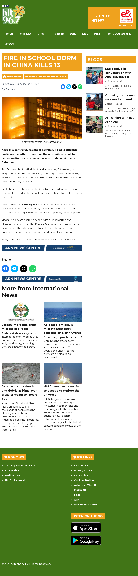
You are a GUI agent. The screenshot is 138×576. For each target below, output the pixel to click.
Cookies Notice (84, 480)
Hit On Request (15, 480)
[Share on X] (74, 86)
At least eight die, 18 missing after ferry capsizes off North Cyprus (62, 328)
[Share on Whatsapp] (80, 86)
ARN (76, 499)
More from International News (47, 76)
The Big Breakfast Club (20, 465)
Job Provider (119, 34)
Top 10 (58, 34)
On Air (25, 34)
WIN (73, 34)
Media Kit (80, 490)
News (9, 44)
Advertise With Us (85, 485)
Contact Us (81, 465)
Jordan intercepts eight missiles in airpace (19, 326)
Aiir (24, 563)
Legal (77, 494)
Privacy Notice (83, 470)
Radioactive (12, 475)
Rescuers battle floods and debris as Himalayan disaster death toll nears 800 (19, 392)
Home (9, 34)
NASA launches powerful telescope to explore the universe (62, 390)
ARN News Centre (85, 504)
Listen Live (81, 475)
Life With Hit (13, 470)
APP (85, 34)
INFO (98, 34)
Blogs (42, 34)
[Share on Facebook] (63, 86)
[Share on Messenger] (68, 86)
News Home (14, 76)
